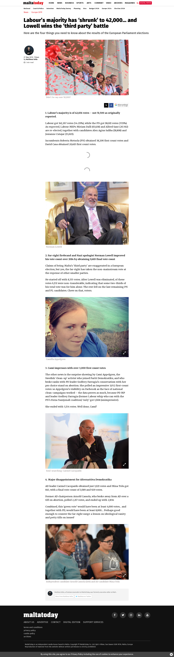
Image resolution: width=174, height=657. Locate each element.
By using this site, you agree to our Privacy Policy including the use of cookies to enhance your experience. (87, 654)
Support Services (93, 622)
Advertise (42, 622)
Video (108, 3)
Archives (118, 3)
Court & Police (38, 8)
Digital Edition (71, 622)
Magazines (130, 3)
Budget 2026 (94, 8)
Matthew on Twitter (84, 596)
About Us (29, 622)
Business (69, 3)
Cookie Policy (29, 633)
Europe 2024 (107, 8)
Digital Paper (145, 3)
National (27, 8)
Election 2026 (119, 8)
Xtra (84, 8)
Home (51, 3)
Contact (55, 622)
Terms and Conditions (33, 627)
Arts (89, 3)
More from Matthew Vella (64, 596)
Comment (98, 3)
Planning (77, 8)
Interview (50, 8)
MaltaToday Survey (63, 8)
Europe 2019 (36, 12)
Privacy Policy (30, 630)
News (59, 3)
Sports (80, 3)
